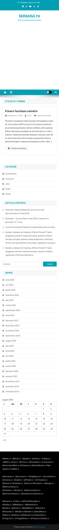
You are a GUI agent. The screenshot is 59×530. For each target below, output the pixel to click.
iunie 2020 (9, 351)
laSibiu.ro (6, 515)
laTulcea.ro (35, 518)
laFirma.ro (23, 462)
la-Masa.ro (46, 459)
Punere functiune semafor (21, 111)
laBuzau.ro (7, 483)
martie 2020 (10, 366)
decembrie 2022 (12, 326)
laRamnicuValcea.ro (11, 494)
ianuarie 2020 (11, 376)
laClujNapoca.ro (35, 476)
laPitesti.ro (18, 490)
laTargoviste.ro (39, 515)
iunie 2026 (9, 280)
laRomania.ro (8, 476)
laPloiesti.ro (29, 480)
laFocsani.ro (38, 483)
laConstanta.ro (49, 476)
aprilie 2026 (10, 290)
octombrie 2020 (12, 331)
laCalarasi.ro (17, 483)
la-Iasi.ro (16, 501)
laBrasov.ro (7, 501)
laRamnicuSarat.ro (32, 490)
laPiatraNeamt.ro (38, 465)
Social (8, 194)
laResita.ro (28, 511)
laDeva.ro (28, 483)
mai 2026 (9, 285)
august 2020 (10, 341)
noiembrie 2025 (12, 295)
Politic (8, 189)
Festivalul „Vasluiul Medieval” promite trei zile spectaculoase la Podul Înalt (24, 211)
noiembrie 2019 (12, 386)
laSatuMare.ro (40, 511)
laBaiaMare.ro (28, 508)
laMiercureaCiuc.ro (10, 487)
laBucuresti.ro (21, 476)
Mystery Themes (38, 527)
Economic (9, 179)
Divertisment (10, 174)
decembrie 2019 (12, 381)
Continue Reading (18, 148)
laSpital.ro (26, 459)
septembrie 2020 (12, 336)
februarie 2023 (11, 320)
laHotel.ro (36, 459)
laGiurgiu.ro (49, 483)
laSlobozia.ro (27, 515)
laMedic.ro (16, 459)
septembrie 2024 (12, 310)
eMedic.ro (6, 459)
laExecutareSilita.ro (10, 465)
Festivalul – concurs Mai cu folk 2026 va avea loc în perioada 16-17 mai (27, 220)
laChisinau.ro (25, 465)
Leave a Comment (44, 116)
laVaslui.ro (29, 15)
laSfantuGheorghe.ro (31, 501)
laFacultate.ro (35, 462)
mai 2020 (9, 356)
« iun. (4, 440)
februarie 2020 (11, 371)
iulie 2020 (9, 346)
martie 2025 (10, 305)
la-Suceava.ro (48, 462)
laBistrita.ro (40, 508)
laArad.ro (6, 508)
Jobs (7, 184)
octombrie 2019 (12, 391)
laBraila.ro (19, 511)
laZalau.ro (44, 518)
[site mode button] (49, 92)
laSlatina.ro (16, 515)
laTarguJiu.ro (8, 518)
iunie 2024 (9, 315)
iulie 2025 (9, 300)
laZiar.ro (14, 462)
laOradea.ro (7, 490)
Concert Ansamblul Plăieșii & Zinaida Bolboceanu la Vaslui (30, 227)
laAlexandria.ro (31, 505)
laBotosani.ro (8, 511)
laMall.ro (6, 462)
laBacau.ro (16, 508)
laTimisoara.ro (41, 480)
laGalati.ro (18, 480)
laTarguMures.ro (22, 518)
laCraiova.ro (7, 480)
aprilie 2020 (10, 361)
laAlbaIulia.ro (18, 505)
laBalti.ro (15, 469)
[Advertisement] (29, 58)
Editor (29, 115)
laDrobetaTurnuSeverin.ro (32, 494)
